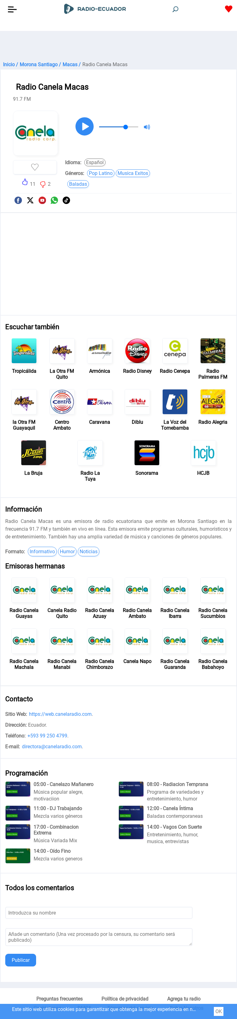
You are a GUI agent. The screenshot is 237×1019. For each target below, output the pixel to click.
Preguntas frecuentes (59, 999)
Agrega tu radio (184, 999)
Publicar (21, 960)
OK (218, 1011)
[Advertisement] (118, 46)
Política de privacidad (125, 999)
